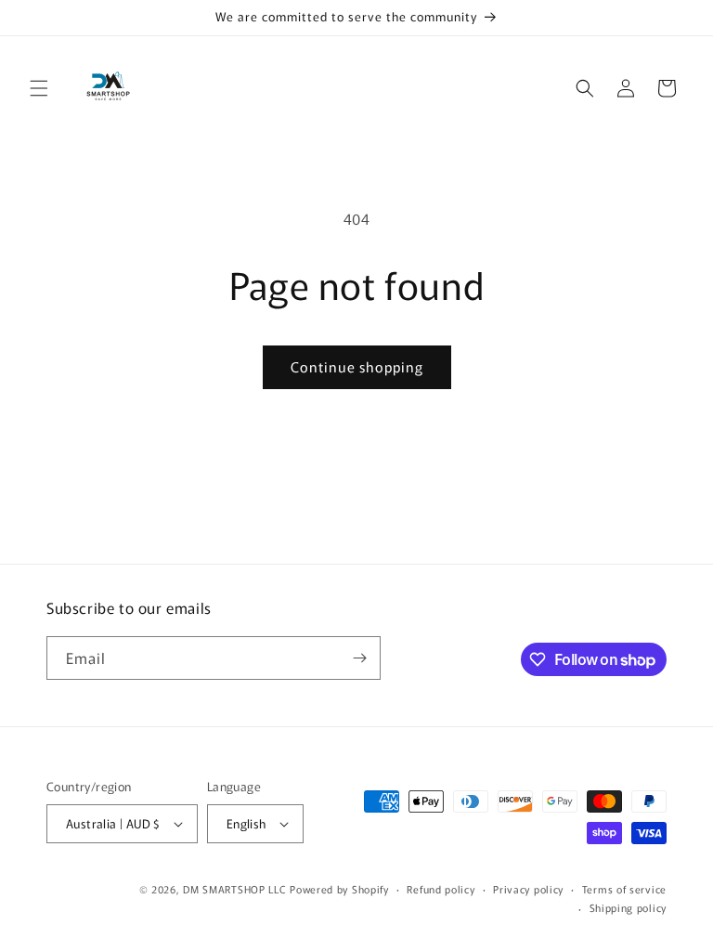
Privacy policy (528, 888)
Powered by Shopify (339, 888)
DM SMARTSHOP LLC (234, 888)
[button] (39, 88)
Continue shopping (357, 366)
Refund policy (440, 888)
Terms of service (624, 888)
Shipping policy (629, 907)
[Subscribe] (359, 658)
